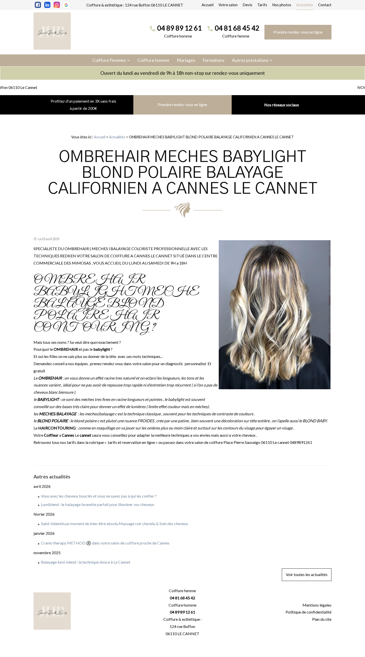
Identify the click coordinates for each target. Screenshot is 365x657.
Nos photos (281, 4)
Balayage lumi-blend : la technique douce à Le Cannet (85, 562)
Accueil (208, 4)
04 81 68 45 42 (237, 28)
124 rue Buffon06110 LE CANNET (182, 630)
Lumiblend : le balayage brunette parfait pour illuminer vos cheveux (97, 504)
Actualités (304, 4)
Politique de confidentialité (308, 612)
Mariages (186, 60)
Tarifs (262, 4)
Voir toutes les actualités (307, 574)
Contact (324, 4)
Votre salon (228, 4)
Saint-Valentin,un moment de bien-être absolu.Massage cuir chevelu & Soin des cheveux (114, 523)
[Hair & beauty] (52, 31)
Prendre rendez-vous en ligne (298, 32)
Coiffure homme (153, 60)
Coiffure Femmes (109, 60)
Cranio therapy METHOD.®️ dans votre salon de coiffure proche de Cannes (105, 543)
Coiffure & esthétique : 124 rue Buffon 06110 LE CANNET (134, 5)
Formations (213, 60)
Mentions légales (316, 605)
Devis (247, 4)
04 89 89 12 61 (179, 28)
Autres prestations (250, 60)
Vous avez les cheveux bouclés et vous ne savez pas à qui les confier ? (99, 496)
